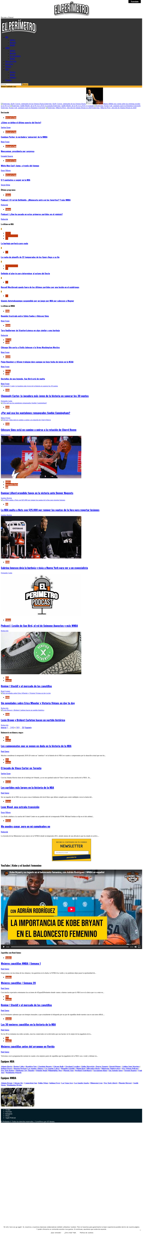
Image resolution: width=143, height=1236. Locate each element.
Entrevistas (9, 64)
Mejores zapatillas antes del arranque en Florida (28, 1046)
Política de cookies (86, 1233)
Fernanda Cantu (6, 401)
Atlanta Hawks (6, 1066)
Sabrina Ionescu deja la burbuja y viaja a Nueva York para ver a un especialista (44, 568)
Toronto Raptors (130, 1070)
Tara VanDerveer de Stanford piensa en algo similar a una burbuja (30, 330)
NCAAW (12, 58)
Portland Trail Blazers (83, 1070)
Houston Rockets (20, 1068)
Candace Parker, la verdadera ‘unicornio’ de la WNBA (24, 136)
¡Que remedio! (56, 1233)
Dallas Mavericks (88, 1066)
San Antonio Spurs (115, 1070)
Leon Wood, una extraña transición (20, 807)
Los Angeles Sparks (81, 1083)
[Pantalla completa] (139, 947)
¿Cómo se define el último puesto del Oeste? (21, 122)
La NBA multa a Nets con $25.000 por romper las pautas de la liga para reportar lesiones (50, 510)
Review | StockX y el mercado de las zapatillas (26, 686)
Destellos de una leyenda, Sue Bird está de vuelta (23, 378)
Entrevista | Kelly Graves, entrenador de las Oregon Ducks (65, 104)
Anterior (4, 727)
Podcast (8, 66)
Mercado (13, 42)
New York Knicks (7, 1070)
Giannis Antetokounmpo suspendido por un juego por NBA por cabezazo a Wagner (37, 300)
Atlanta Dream (6, 1083)
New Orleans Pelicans (130, 1068)
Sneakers (13, 77)
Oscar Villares (6, 170)
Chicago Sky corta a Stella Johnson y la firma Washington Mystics (30, 347)
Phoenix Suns (68, 1070)
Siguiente (28, 727)
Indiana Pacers (6, 1068)
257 (23, 727)
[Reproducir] (4, 947)
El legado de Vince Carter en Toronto (21, 768)
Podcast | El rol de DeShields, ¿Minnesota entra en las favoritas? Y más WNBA (35, 199)
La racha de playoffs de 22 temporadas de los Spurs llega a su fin (30, 257)
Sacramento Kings (100, 1070)
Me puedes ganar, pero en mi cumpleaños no (25, 826)
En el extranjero (15, 56)
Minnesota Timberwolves (110, 1068)
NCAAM (12, 45)
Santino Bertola (6, 498)
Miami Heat (80, 1068)
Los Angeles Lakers (52, 1068)
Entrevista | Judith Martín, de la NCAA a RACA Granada (73, 106)
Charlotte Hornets (45, 1066)
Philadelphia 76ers (55, 1070)
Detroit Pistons (115, 1066)
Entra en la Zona (10, 61)
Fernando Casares (7, 156)
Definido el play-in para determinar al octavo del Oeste (25, 273)
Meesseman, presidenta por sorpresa (17, 151)
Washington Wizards (13, 1072)
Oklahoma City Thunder (25, 1070)
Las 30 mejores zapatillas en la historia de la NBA (28, 1024)
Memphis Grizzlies (68, 1068)
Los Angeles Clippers (35, 1068)
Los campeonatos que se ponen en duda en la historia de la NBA (36, 746)
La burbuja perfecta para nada (14, 243)
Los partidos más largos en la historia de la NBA (27, 787)
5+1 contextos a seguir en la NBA (15, 179)
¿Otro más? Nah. (70, 1233)
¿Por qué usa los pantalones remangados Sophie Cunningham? (35, 413)
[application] (71, 909)
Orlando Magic (41, 1070)
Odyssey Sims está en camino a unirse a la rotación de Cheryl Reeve (38, 430)
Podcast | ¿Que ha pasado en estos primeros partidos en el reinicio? (32, 214)
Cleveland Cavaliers (72, 1066)
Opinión (12, 74)
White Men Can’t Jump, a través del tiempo (20, 165)
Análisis (12, 40)
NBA (6, 37)
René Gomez (5, 691)
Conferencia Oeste (11, 235)
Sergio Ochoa (5, 185)
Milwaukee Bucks (93, 1068)
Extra (7, 69)
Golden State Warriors (130, 1066)
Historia (12, 72)
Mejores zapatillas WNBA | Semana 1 (21, 963)
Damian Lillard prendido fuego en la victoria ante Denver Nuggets (37, 493)
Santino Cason (6, 127)
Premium (8, 80)
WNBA (7, 48)
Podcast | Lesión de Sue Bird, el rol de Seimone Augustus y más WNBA (39, 626)
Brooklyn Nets (31, 1066)
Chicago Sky (18, 1083)
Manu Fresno (5, 141)
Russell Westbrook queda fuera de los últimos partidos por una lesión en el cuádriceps (40, 287)
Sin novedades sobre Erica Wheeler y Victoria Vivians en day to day (38, 703)
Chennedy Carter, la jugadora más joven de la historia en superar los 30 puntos (45, 396)
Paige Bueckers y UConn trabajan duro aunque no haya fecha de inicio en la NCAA (37, 361)
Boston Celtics (19, 1066)
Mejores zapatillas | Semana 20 (18, 983)
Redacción (4, 205)
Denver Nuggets (102, 1066)
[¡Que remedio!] (140, 1230)
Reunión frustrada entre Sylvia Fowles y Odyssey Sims (25, 315)
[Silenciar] (136, 947)
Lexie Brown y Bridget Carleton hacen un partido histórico (33, 720)
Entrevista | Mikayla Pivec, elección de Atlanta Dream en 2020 (114, 108)
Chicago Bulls (58, 1066)
